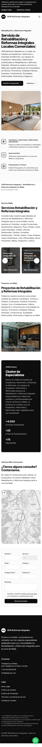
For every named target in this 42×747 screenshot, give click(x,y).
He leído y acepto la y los (22, 595)
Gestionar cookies (23, 10)
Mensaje (8, 582)
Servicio (25, 554)
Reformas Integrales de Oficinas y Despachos (30, 256)
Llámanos (30, 83)
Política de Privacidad (29, 594)
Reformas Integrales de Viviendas (9, 255)
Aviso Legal (5, 686)
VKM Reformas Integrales (18, 16)
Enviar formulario (21, 601)
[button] (36, 260)
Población (26, 572)
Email (7, 563)
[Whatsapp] (35, 740)
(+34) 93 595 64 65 (8, 669)
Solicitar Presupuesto (11, 83)
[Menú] (39, 16)
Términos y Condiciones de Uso (22, 596)
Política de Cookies (8, 690)
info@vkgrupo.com (8, 673)
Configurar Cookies (8, 700)
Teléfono (26, 563)
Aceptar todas (6, 10)
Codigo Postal (10, 572)
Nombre (8, 554)
